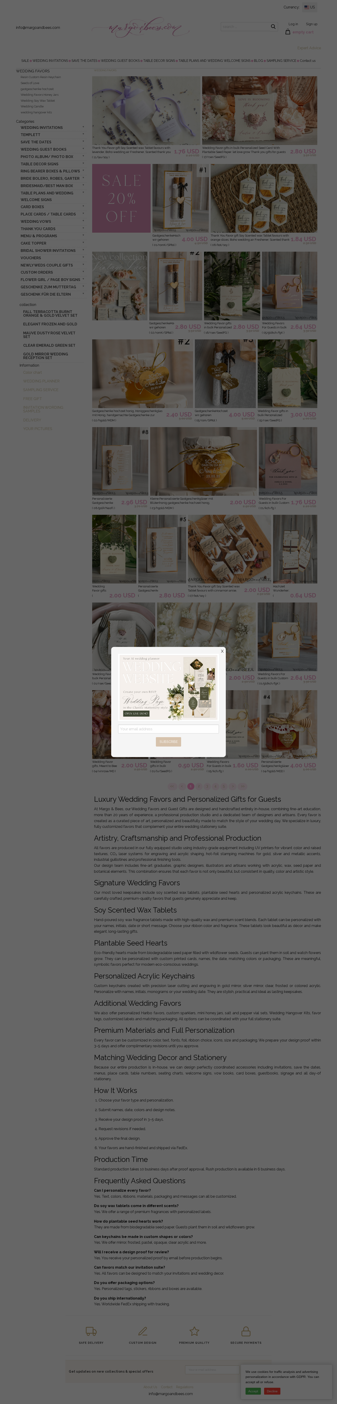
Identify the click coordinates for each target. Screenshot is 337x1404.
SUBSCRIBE (169, 742)
